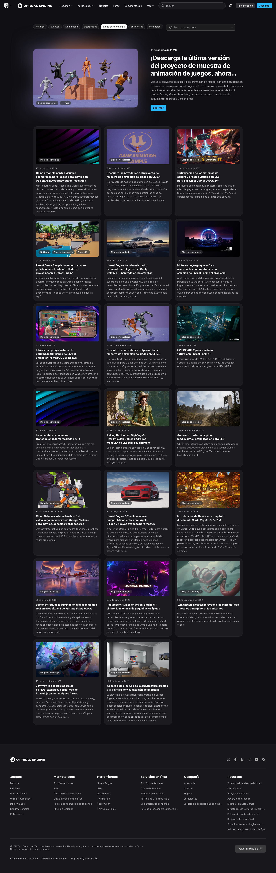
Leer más (158, 107)
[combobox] (201, 27)
